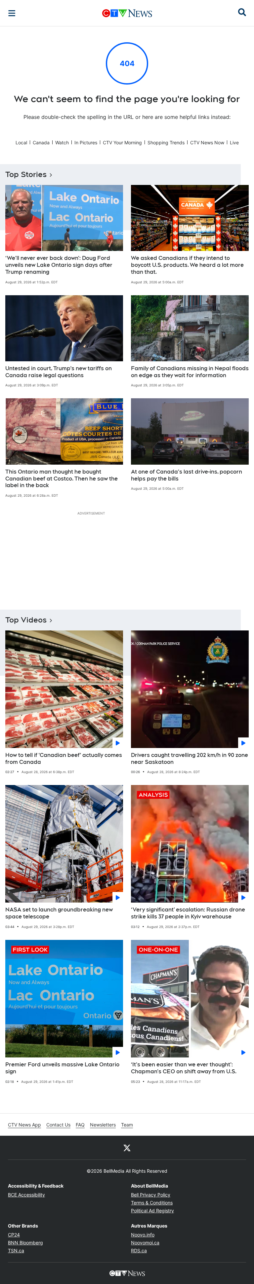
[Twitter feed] (127, 1148)
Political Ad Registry (152, 1210)
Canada (41, 142)
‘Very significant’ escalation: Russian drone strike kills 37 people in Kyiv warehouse (188, 913)
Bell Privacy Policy (150, 1194)
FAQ (80, 1124)
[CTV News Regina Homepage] (127, 13)
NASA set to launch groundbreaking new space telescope (59, 913)
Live (234, 142)
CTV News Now (207, 142)
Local (21, 142)
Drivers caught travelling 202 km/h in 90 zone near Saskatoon (189, 758)
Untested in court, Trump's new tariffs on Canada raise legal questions (58, 371)
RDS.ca (139, 1250)
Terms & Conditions (152, 1202)
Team (127, 1124)
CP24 (14, 1234)
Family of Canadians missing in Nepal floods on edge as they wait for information (190, 371)
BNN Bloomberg (25, 1242)
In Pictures (85, 142)
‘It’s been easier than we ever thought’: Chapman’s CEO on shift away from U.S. (183, 1068)
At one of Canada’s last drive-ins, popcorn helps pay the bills (186, 475)
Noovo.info (142, 1234)
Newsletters (103, 1124)
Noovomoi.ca (145, 1242)
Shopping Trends (166, 142)
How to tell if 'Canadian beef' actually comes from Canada (63, 758)
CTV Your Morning (122, 142)
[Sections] (12, 13)
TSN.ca (16, 1250)
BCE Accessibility (26, 1194)
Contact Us (58, 1124)
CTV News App (24, 1124)
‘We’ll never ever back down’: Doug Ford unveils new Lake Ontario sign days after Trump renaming (58, 265)
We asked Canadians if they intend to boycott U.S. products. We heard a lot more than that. (187, 265)
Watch (62, 142)
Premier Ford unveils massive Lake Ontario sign (62, 1068)
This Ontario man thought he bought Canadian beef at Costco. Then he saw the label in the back (61, 479)
